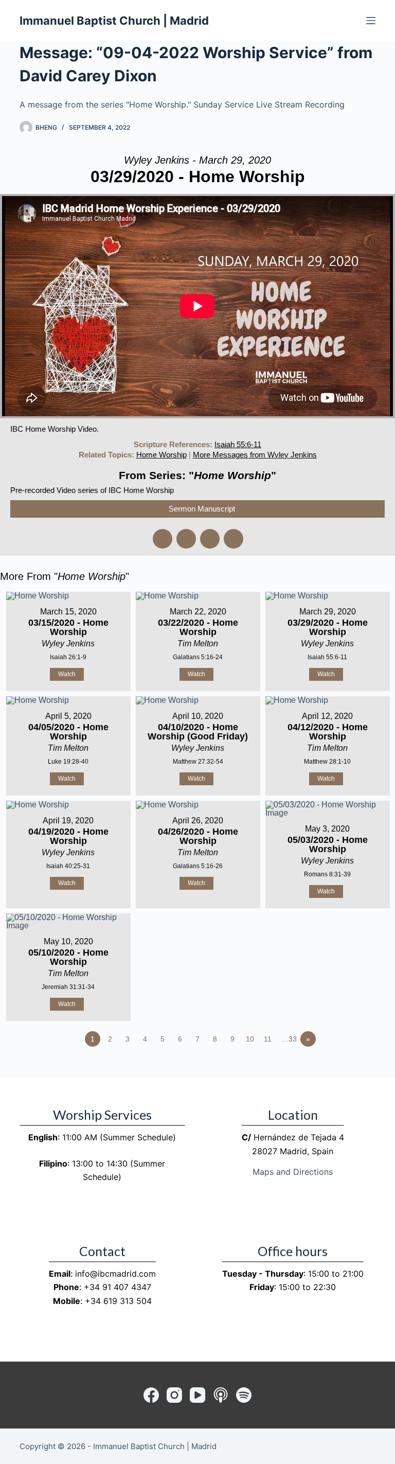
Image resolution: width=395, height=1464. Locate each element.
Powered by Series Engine (357, 1067)
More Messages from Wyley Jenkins (255, 454)
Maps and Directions (293, 1172)
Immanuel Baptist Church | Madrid (114, 20)
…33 (289, 1039)
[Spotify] (244, 1395)
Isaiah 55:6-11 (237, 444)
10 (250, 1039)
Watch (67, 674)
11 (268, 1039)
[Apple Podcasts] (220, 1395)
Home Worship (161, 454)
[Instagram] (174, 1395)
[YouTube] (197, 1395)
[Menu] (370, 20)
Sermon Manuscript (202, 508)
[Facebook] (151, 1395)
